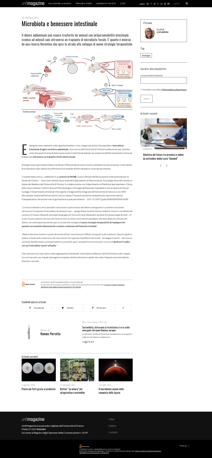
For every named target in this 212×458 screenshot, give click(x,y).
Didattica (147, 148)
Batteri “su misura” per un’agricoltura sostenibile (72, 390)
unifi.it (142, 4)
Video (112, 419)
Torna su (183, 446)
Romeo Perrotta (50, 333)
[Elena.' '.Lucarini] (149, 33)
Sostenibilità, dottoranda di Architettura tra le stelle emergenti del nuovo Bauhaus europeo (106, 329)
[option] (39, 375)
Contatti (113, 432)
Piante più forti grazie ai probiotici (39, 389)
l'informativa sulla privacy (174, 89)
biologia (146, 55)
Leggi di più (88, 342)
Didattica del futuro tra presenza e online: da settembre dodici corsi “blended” (163, 156)
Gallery (112, 425)
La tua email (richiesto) (151, 75)
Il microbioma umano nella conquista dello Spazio (111, 390)
